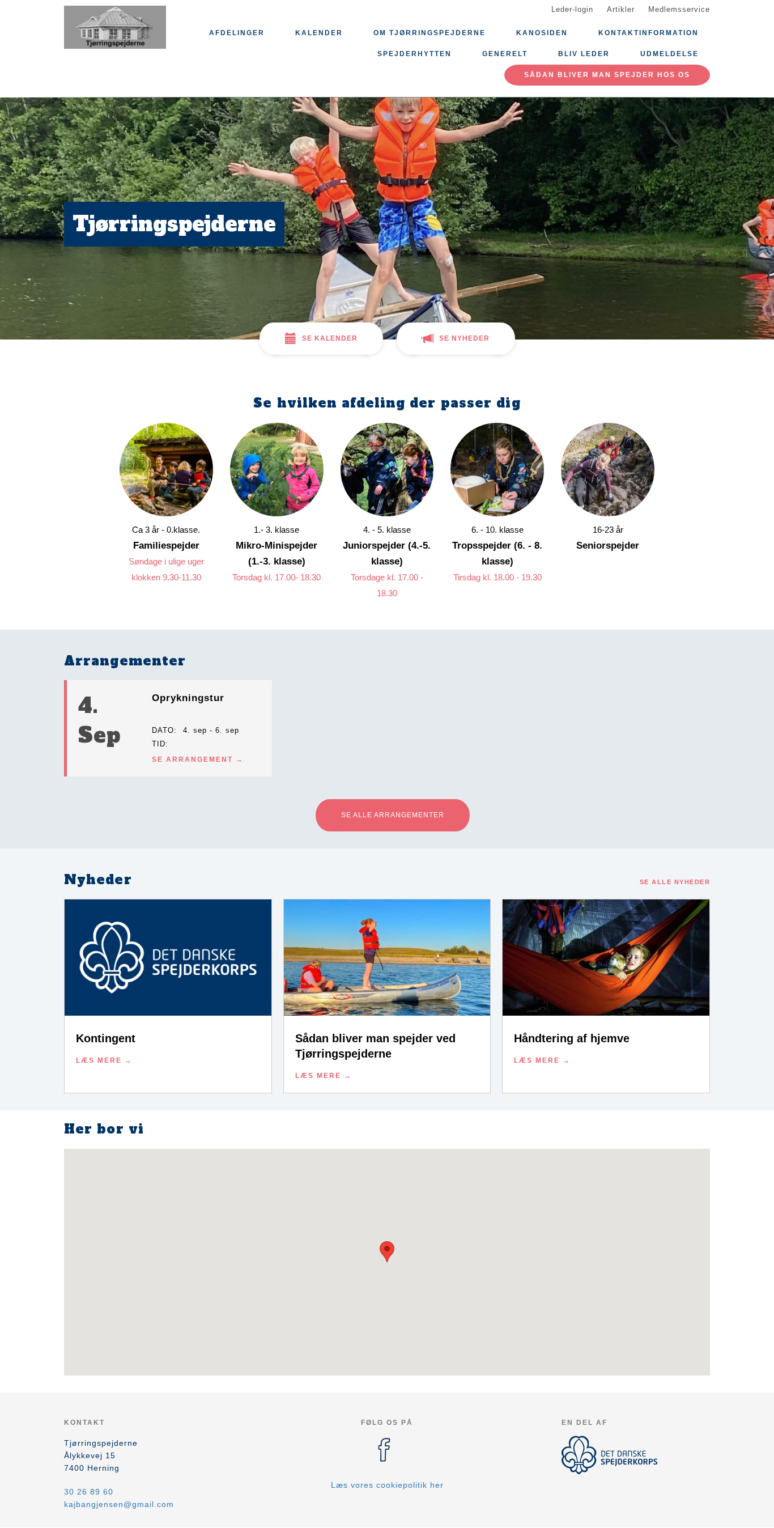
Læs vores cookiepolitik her (387, 1484)
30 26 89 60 (88, 1491)
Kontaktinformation (648, 33)
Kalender (319, 33)
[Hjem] (115, 27)
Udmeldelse (669, 54)
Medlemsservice (679, 9)
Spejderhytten (414, 54)
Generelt (505, 54)
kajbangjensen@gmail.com (119, 1504)
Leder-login (572, 9)
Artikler (621, 9)
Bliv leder (584, 54)
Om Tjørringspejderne (429, 33)
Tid (158, 744)
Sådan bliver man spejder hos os (607, 75)
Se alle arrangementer (392, 815)
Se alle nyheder (675, 881)
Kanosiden (542, 33)
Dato (163, 730)
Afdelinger (237, 33)
